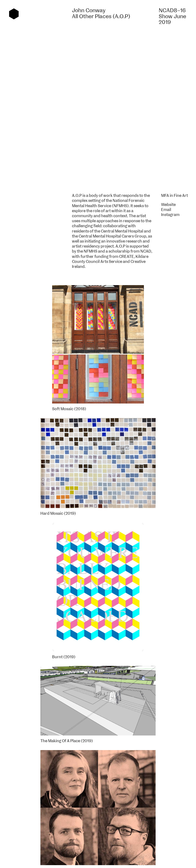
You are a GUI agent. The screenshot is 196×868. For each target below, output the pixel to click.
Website (168, 205)
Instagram (170, 215)
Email (166, 210)
